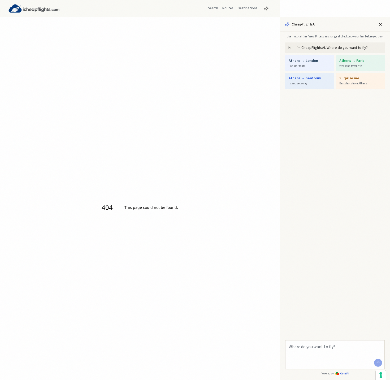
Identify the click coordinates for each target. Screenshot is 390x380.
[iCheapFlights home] (33, 8)
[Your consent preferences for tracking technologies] (381, 375)
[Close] (380, 24)
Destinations (247, 8)
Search (213, 8)
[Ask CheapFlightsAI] (266, 8)
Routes (227, 8)
